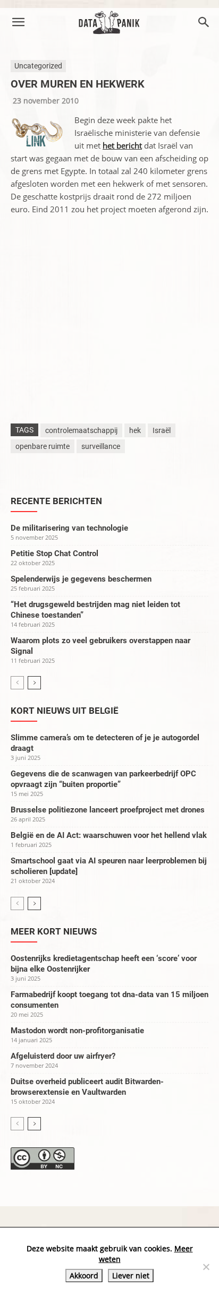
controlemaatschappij (81, 430)
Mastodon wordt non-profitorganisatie (77, 1030)
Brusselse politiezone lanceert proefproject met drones (108, 810)
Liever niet (130, 1275)
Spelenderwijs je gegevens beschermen (81, 579)
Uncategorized (38, 66)
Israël (162, 430)
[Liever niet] (205, 1266)
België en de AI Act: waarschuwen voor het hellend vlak (109, 835)
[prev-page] (17, 682)
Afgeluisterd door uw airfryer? (63, 1056)
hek (135, 430)
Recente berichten (56, 501)
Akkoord (84, 1275)
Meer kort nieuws (54, 931)
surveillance (100, 446)
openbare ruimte (42, 446)
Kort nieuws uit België (65, 710)
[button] (18, 22)
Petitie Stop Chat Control (54, 553)
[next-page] (34, 682)
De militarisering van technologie (69, 528)
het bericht (122, 145)
